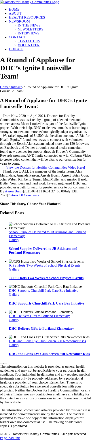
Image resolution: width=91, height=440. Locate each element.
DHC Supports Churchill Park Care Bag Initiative (43, 290)
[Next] (5, 363)
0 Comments (30, 195)
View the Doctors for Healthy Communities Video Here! (45, 167)
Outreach (14, 195)
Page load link (10, 438)
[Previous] (2, 363)
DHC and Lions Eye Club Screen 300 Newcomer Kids (47, 341)
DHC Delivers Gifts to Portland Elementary (39, 316)
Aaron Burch (14, 191)
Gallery (14, 240)
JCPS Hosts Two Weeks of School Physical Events (44, 265)
